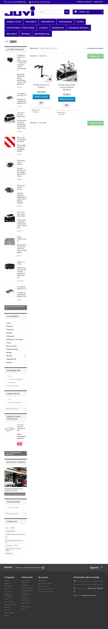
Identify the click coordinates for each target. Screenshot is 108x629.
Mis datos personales (45, 589)
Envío (10, 376)
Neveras (25, 34)
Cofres (80, 21)
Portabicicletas (10, 531)
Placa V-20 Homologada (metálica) (21, 139)
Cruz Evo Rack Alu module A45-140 (21, 427)
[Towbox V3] (9, 266)
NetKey (24, 608)
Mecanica (12, 34)
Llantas (43, 27)
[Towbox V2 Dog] (9, 60)
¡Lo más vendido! (15, 49)
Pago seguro (12, 382)
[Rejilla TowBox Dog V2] (9, 241)
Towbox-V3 (9, 553)
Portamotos (47, 21)
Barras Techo (14, 21)
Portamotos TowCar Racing (21, 187)
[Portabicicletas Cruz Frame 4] (41, 71)
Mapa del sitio (26, 603)
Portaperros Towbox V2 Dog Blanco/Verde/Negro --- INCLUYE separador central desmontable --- (24, 62)
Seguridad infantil (78, 27)
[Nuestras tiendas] (15, 477)
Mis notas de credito (45, 583)
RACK (13, 528)
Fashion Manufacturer (15, 402)
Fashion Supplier (13, 507)
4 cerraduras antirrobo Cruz (22, 94)
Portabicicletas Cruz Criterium (15, 534)
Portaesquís (65, 21)
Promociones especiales (14, 417)
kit (6, 537)
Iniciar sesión (98, 2)
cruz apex (8, 545)
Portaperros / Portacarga (21, 27)
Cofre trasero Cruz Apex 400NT (13, 549)
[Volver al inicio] (7, 41)
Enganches (58, 27)
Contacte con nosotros (84, 2)
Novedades (25, 585)
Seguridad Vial (42, 34)
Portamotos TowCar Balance (21, 162)
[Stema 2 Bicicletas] (9, 165)
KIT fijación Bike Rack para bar (14, 541)
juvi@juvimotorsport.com (89, 595)
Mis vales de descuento (46, 591)
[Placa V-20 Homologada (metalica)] (9, 142)
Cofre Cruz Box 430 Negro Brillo (21, 114)
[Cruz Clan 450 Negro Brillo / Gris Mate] (9, 117)
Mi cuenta (43, 577)
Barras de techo (11, 346)
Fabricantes (13, 393)
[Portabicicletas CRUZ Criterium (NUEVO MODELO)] (67, 71)
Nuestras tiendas (13, 386)
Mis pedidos (42, 580)
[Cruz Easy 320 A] (9, 216)
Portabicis (31, 21)
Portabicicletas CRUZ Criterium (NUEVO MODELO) (66, 87)
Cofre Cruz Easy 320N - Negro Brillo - (21, 214)
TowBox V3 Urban (21, 263)
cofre (16, 545)
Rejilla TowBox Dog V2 (21, 239)
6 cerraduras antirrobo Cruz (22, 288)
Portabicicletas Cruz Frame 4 (41, 86)
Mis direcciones (43, 586)
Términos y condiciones (15, 379)
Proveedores (13, 502)
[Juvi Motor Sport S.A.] (19, 11)
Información (13, 370)
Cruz (9, 399)
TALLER (9, 356)
